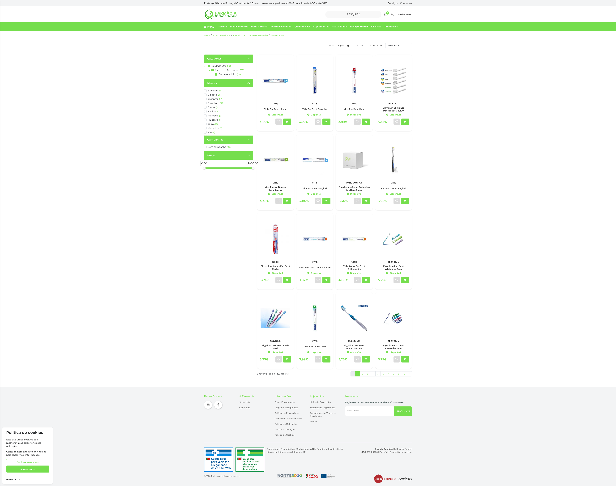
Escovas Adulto (278, 35)
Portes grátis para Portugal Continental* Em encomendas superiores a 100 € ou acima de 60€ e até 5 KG (266, 3)
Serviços (393, 3)
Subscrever (403, 411)
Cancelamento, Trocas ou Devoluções (323, 414)
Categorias (214, 58)
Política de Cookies (284, 435)
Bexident (214, 90)
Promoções (391, 26)
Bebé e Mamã (259, 26)
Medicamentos (239, 26)
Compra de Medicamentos (288, 418)
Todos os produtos (221, 35)
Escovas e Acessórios (258, 35)
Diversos (376, 26)
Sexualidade (339, 26)
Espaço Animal (359, 26)
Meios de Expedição (320, 402)
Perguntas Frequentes (286, 407)
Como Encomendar (285, 402)
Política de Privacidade (287, 413)
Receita (222, 26)
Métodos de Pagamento (322, 407)
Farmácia (215, 115)
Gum (213, 124)
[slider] (204, 168)
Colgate (214, 94)
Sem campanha (219, 146)
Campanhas (215, 139)
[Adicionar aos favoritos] (278, 122)
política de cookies (35, 451)
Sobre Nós (244, 402)
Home (207, 35)
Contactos (406, 3)
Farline (213, 111)
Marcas (212, 83)
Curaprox (215, 99)
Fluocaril (214, 119)
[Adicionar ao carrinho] (287, 122)
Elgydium (215, 103)
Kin (211, 132)
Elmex (213, 107)
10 (404, 374)
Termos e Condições (285, 429)
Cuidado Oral (302, 26)
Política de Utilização (286, 424)
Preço (211, 155)
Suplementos (321, 26)
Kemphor (215, 128)
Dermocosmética (281, 26)
